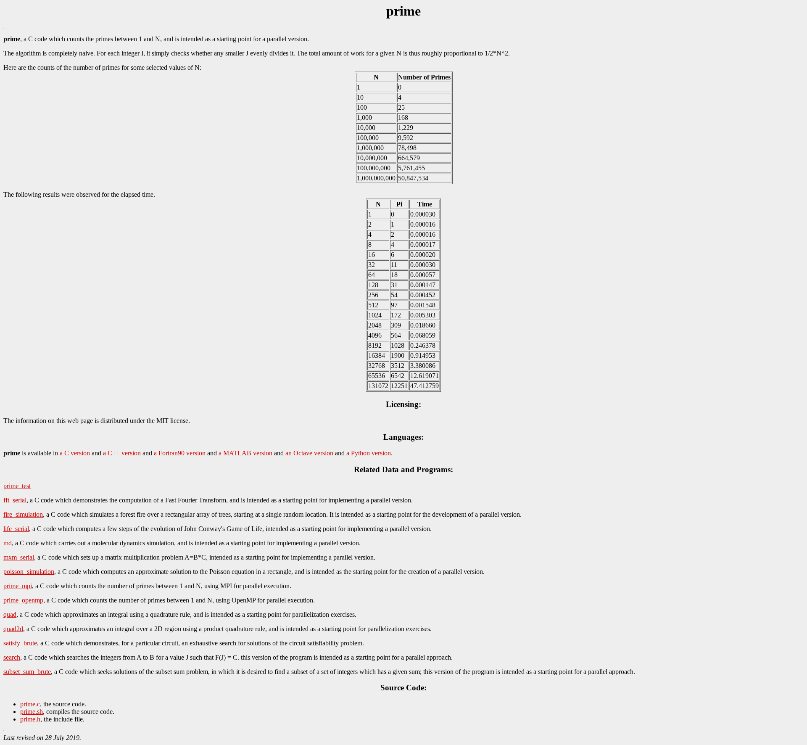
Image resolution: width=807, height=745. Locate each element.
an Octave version (309, 453)
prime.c (30, 704)
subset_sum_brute (27, 671)
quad (9, 614)
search (11, 657)
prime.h (30, 719)
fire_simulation (23, 514)
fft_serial (14, 500)
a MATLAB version (245, 453)
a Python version (368, 453)
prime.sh (31, 711)
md (7, 543)
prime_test (17, 485)
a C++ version (122, 453)
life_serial (16, 528)
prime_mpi (17, 585)
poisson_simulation (28, 571)
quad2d (13, 628)
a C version (75, 453)
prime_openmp (23, 600)
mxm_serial (18, 557)
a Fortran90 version (180, 453)
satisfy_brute (20, 643)
